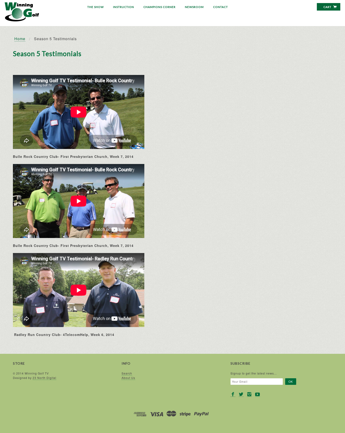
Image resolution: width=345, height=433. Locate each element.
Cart (327, 7)
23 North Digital (44, 378)
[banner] (22, 11)
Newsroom (194, 7)
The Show (95, 7)
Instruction (123, 7)
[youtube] (257, 394)
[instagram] (249, 394)
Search (127, 373)
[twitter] (241, 394)
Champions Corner (159, 7)
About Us (128, 378)
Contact (220, 7)
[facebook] (232, 394)
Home (19, 38)
